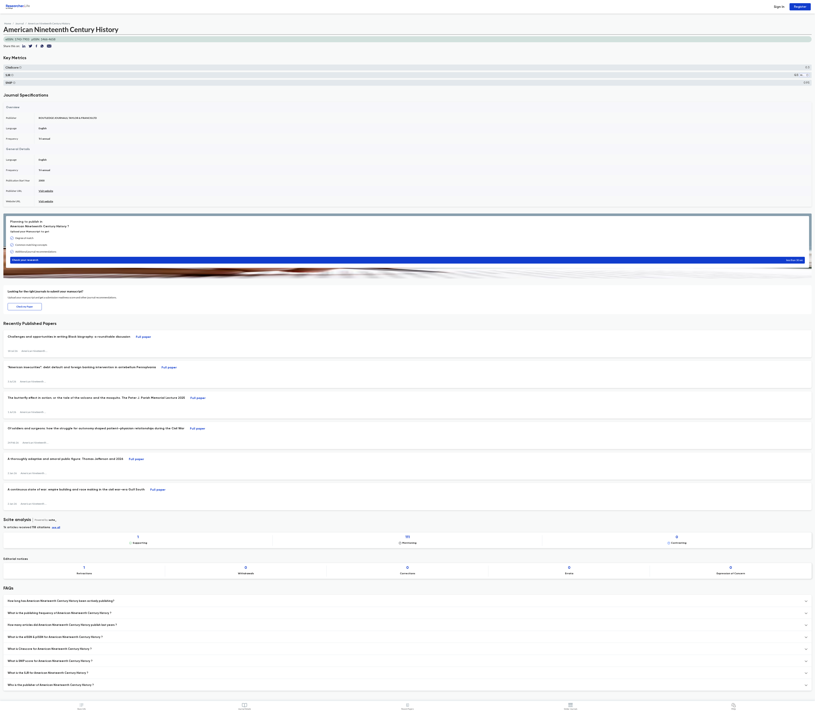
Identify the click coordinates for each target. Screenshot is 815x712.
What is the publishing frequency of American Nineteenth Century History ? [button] (59, 613)
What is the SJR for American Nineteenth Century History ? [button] (48, 673)
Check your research (407, 260)
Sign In (779, 7)
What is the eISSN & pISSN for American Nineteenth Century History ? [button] (55, 637)
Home (7, 23)
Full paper (143, 337)
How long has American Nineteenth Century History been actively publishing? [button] (61, 601)
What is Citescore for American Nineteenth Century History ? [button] (50, 649)
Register (800, 6)
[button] (20, 67)
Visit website (46, 190)
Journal (19, 23)
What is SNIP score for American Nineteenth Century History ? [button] (50, 661)
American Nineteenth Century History (49, 23)
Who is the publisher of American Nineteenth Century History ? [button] (51, 685)
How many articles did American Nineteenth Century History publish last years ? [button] (62, 625)
